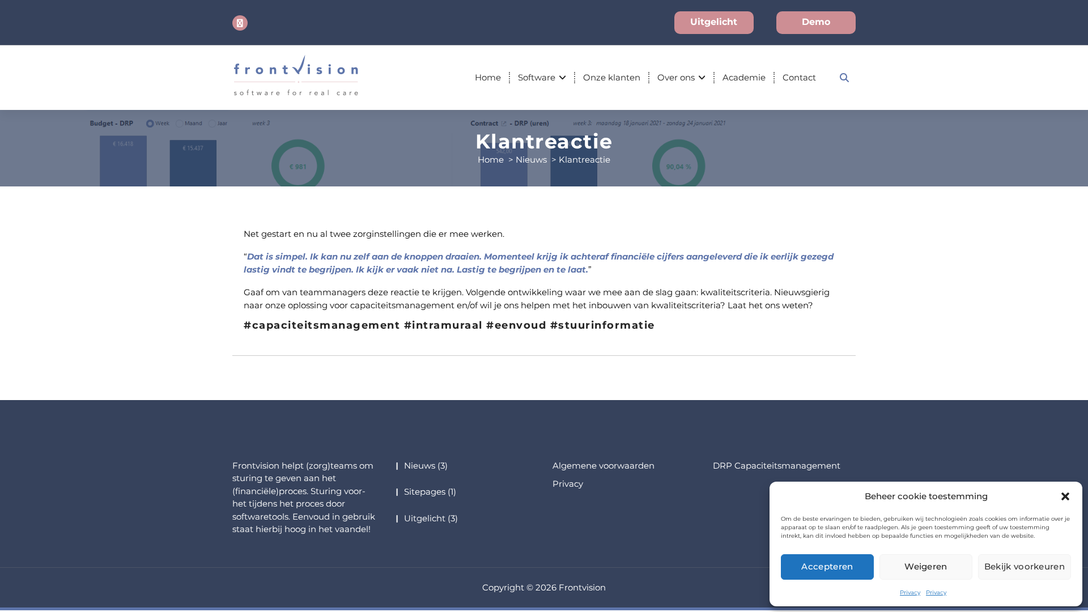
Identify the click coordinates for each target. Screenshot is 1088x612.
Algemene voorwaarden (603, 465)
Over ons (676, 77)
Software (536, 77)
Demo (816, 21)
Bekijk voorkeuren (1024, 566)
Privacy (910, 592)
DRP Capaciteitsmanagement (776, 465)
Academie (744, 77)
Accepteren (827, 566)
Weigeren (925, 566)
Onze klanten (611, 77)
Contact (799, 77)
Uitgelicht (713, 21)
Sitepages (424, 491)
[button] (1065, 496)
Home (488, 77)
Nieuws (531, 159)
